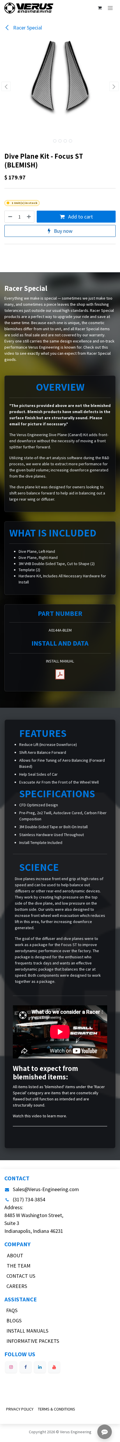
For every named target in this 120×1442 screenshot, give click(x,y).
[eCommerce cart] (99, 8)
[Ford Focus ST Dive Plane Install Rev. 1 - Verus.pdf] (60, 674)
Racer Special (27, 27)
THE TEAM (19, 1265)
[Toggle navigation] (110, 7)
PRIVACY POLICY (19, 1409)
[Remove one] (10, 216)
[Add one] (29, 216)
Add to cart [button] (80, 216)
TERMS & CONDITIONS (56, 1409)
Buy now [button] (63, 231)
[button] (6, 86)
